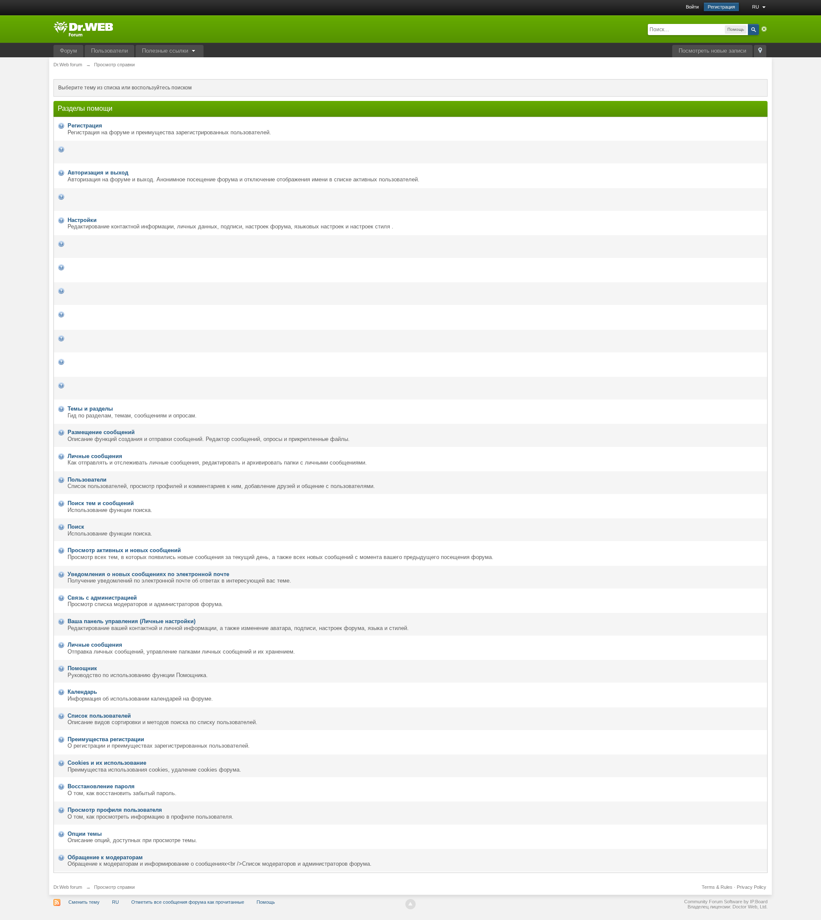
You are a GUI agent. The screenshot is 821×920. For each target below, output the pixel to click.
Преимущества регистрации (106, 739)
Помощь (266, 902)
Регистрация (721, 6)
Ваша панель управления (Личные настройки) (131, 621)
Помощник (82, 668)
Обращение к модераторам (105, 857)
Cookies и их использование (107, 763)
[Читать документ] (68, 149)
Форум (68, 50)
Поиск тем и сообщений (101, 503)
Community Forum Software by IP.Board (726, 901)
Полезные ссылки (166, 50)
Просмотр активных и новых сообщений (124, 550)
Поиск (76, 527)
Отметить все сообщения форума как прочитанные (187, 902)
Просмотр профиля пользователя (115, 810)
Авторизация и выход (98, 172)
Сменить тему (84, 902)
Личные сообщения (95, 456)
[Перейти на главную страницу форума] (83, 28)
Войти (692, 6)
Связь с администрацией (102, 598)
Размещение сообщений (101, 432)
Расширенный (764, 29)
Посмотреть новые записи (712, 50)
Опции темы (85, 834)
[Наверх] (410, 904)
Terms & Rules (717, 887)
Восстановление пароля (101, 786)
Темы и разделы (90, 408)
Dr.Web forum (67, 887)
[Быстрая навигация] (760, 51)
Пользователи (109, 50)
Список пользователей (99, 716)
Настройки (82, 220)
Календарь (82, 692)
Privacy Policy (751, 887)
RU (756, 6)
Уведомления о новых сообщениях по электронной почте (148, 574)
